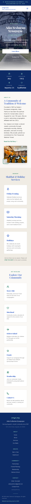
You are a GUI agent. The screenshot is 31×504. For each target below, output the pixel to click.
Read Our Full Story (10, 141)
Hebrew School (15, 472)
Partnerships (15, 464)
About (15, 437)
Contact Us (15, 57)
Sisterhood (16, 455)
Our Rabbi (15, 443)
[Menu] (27, 8)
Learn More (15, 51)
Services (15, 440)
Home (15, 435)
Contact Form (15, 486)
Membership (15, 469)
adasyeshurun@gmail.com (15, 484)
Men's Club (15, 452)
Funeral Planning (15, 466)
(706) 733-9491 (8, 260)
